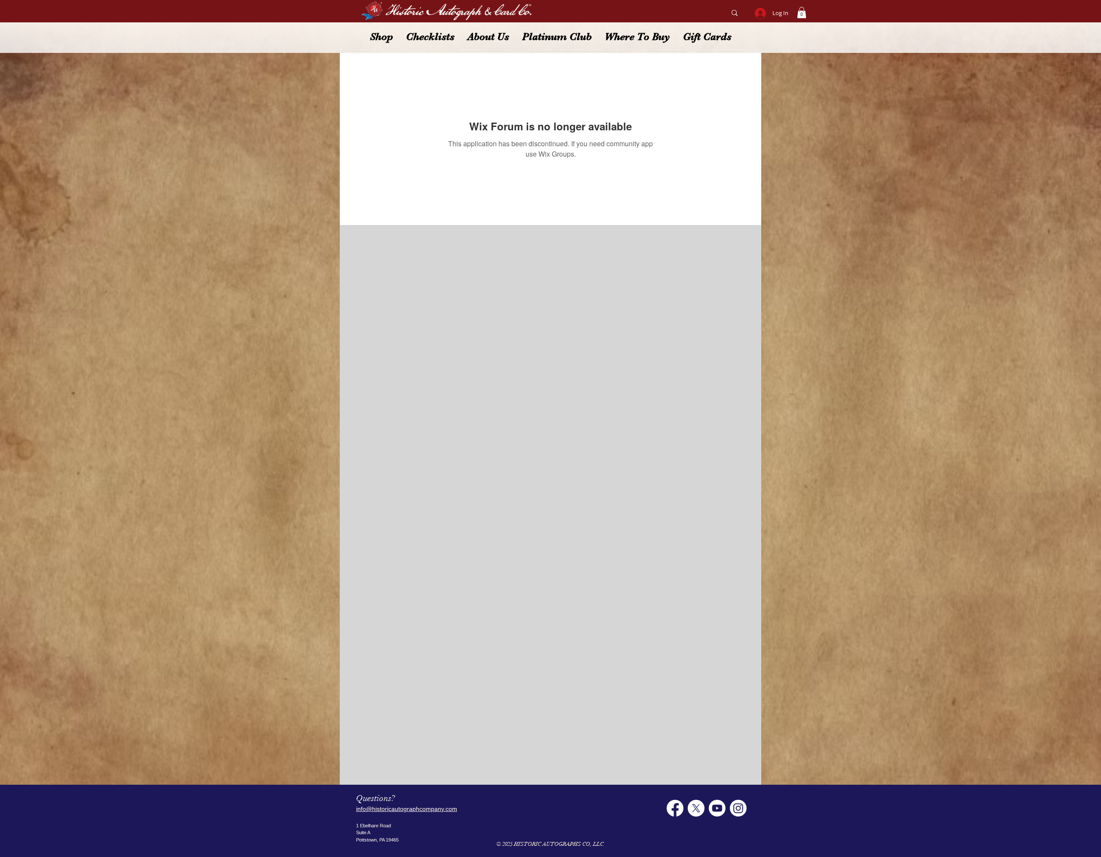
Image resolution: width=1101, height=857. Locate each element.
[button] (801, 12)
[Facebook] (675, 808)
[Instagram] (738, 808)
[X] (696, 808)
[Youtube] (717, 808)
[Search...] (734, 13)
